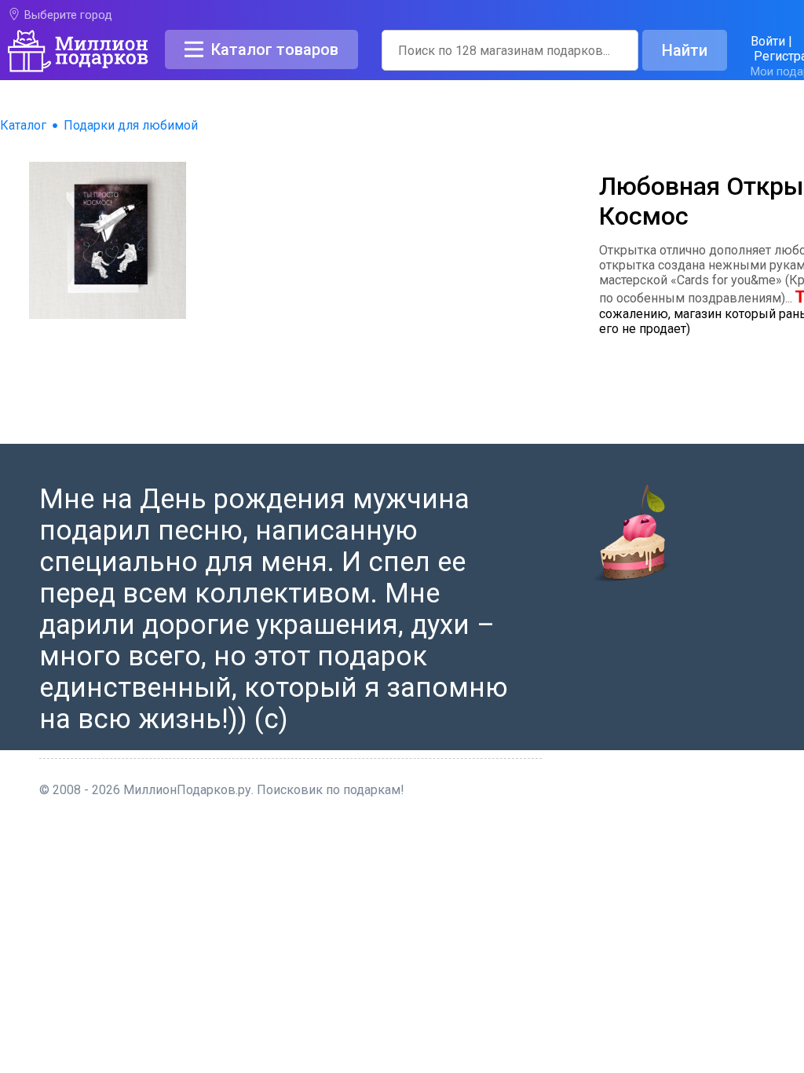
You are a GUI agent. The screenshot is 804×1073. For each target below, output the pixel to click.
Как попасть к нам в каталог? (526, 866)
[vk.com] (469, 985)
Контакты (469, 847)
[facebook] (449, 985)
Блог (454, 885)
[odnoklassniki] (490, 985)
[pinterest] (510, 985)
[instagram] (529, 985)
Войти (768, 41)
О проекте (469, 829)
